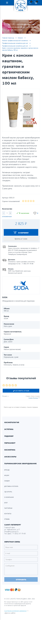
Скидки (7, 481)
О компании (9, 497)
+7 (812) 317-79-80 (19, 533)
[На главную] (20, 5)
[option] (21, 110)
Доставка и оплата (11, 486)
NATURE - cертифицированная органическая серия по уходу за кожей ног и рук (22, 27)
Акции (6, 475)
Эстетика (8, 429)
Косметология (11, 422)
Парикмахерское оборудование (20, 463)
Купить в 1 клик (21, 238)
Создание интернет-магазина (15, 610)
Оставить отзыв (22, 391)
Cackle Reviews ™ (34, 398)
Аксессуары (10, 457)
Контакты (7, 513)
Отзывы (6, 519)
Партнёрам (8, 508)
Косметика (9, 450)
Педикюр (8, 436)
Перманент (9, 443)
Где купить (8, 492)
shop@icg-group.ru (11, 531)
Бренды (6, 470)
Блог (6, 503)
